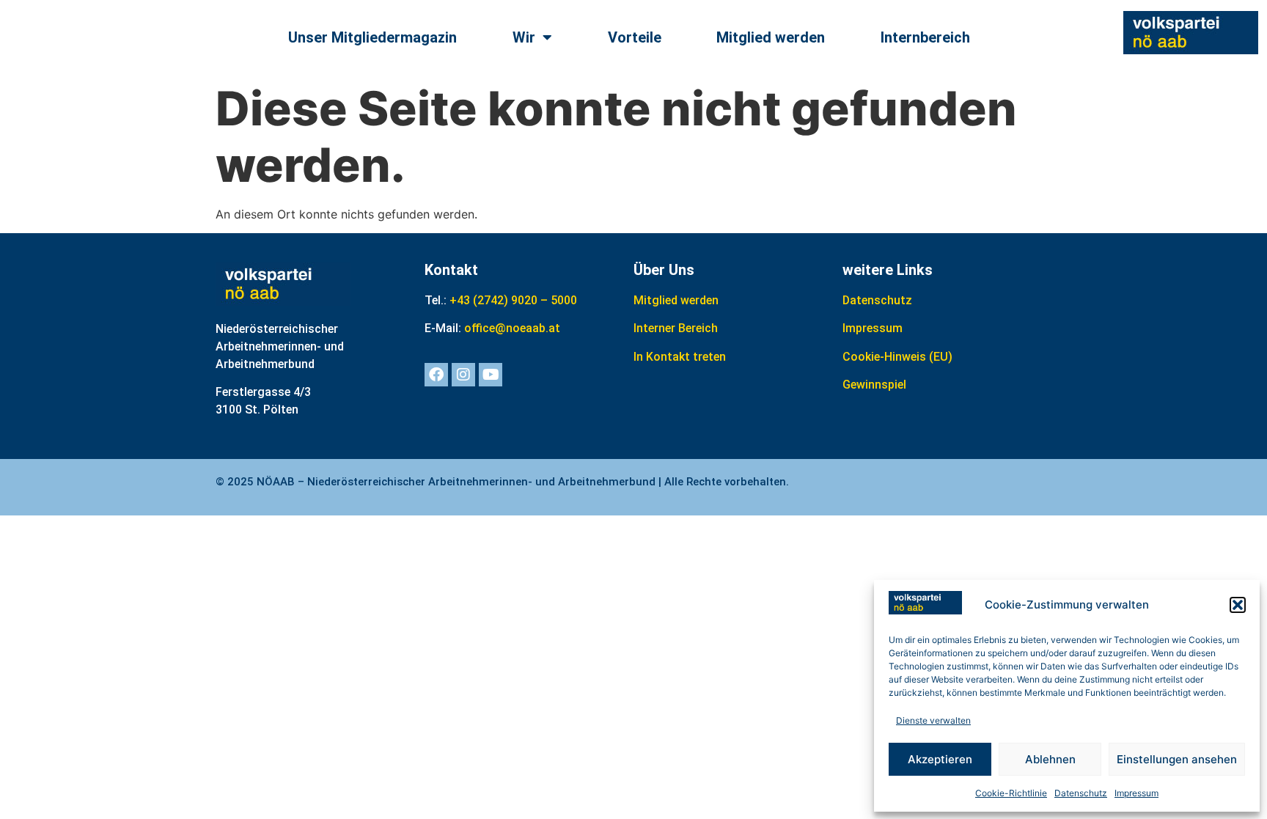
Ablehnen (1050, 759)
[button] (1237, 605)
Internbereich (925, 37)
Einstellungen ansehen (1177, 759)
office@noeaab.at (512, 328)
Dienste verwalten (933, 720)
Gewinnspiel (874, 385)
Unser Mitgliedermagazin (372, 37)
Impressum (1136, 792)
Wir (524, 37)
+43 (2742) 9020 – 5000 (513, 300)
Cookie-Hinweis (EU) (897, 357)
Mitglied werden (770, 37)
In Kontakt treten (680, 357)
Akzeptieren (940, 759)
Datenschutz (1080, 792)
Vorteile (634, 37)
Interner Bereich (676, 328)
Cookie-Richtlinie (1011, 792)
